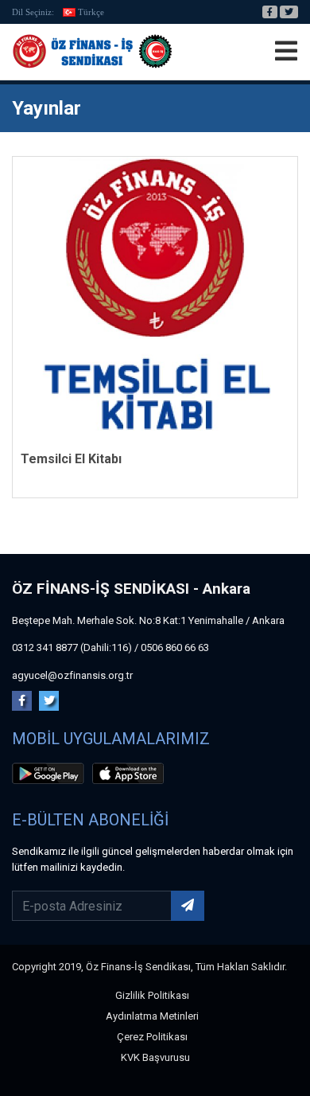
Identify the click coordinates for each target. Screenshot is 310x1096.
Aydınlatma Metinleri (152, 1016)
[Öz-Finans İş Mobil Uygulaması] (51, 776)
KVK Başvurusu (155, 1057)
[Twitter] (289, 12)
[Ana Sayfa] (92, 52)
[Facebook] (269, 12)
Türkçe (91, 12)
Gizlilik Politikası (152, 995)
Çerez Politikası (152, 1037)
